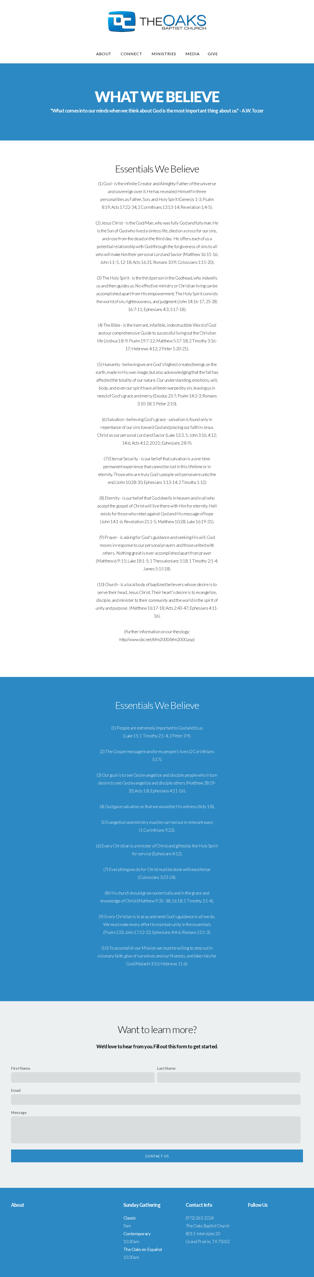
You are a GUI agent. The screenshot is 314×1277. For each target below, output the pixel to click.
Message (19, 1112)
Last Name (166, 1068)
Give (213, 53)
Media (192, 53)
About (104, 53)
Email (15, 1090)
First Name (20, 1068)
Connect (132, 53)
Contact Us (157, 1155)
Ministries (164, 53)
